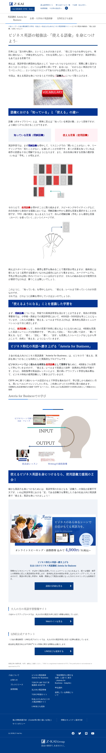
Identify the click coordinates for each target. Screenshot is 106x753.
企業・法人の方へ (79, 5)
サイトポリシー (19, 724)
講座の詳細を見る (54, 586)
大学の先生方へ (56, 8)
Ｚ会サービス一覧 (63, 5)
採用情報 (44, 8)
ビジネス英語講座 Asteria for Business (40, 676)
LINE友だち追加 (65, 18)
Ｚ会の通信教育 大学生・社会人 (23, 9)
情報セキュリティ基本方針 (72, 720)
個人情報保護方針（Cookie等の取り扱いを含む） (33, 720)
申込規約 (58, 688)
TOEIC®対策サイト (39, 694)
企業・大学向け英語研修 (41, 18)
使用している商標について (64, 693)
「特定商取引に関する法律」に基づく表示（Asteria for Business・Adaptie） (64, 679)
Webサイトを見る (54, 621)
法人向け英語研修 (39, 690)
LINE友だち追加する (54, 651)
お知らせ (14, 680)
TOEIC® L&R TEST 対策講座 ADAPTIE (40, 683)
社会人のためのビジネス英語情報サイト (41, 700)
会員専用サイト (47, 5)
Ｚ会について (13, 675)
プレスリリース (16, 684)
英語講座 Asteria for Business (17, 18)
